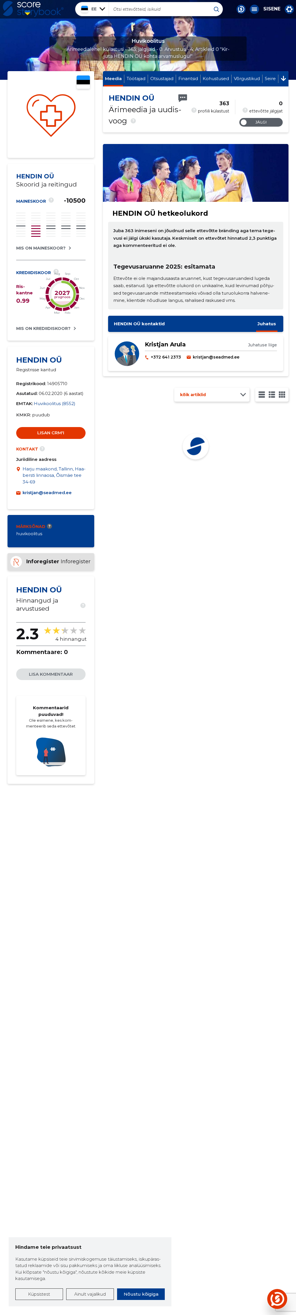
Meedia (113, 78)
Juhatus (267, 323)
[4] (282, 394)
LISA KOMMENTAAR (51, 674)
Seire (270, 78)
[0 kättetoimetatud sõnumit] (182, 98)
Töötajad (136, 78)
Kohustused (216, 78)
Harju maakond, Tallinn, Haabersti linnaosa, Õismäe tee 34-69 (54, 475)
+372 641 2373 (166, 357)
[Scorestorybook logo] (33, 9)
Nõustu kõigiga (141, 1294)
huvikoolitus (29, 533)
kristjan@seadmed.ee (47, 492)
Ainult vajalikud (90, 1294)
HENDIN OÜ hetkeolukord (160, 213)
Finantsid (188, 78)
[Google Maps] (19, 475)
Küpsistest (39, 1294)
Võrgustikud (247, 78)
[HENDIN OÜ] (51, 114)
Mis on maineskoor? (41, 248)
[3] (271, 394)
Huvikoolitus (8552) (54, 403)
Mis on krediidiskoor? (43, 328)
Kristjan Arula (165, 344)
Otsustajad (161, 78)
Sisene (271, 9)
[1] (261, 394)
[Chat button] (241, 9)
